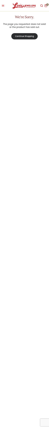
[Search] (41, 5)
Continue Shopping (24, 36)
